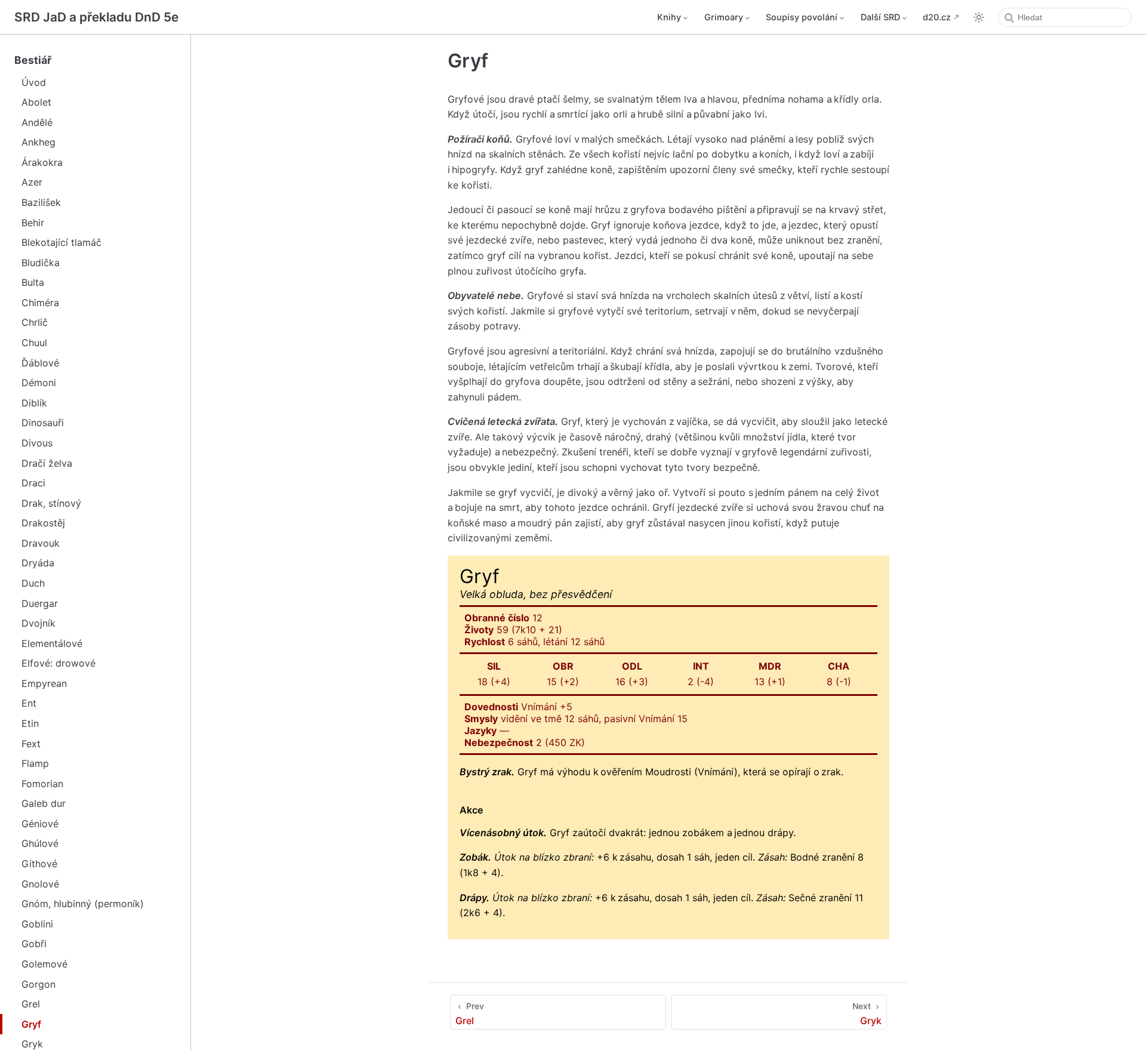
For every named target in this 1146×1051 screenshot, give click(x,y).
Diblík (34, 403)
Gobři (34, 944)
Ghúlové (39, 843)
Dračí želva (46, 463)
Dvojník (38, 623)
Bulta (32, 282)
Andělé (37, 122)
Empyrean (44, 683)
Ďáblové (40, 363)
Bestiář (32, 60)
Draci (33, 483)
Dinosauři (42, 423)
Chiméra (40, 303)
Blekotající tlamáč (61, 242)
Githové (39, 864)
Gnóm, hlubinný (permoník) (82, 904)
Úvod (33, 82)
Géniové (39, 824)
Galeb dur (43, 803)
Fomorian (42, 784)
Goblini (37, 924)
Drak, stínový (51, 503)
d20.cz (937, 17)
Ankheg (38, 142)
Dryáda (37, 563)
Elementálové (51, 643)
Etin (30, 723)
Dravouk (40, 543)
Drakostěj (43, 523)
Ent (28, 703)
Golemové (44, 964)
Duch (33, 583)
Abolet (36, 102)
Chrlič (34, 322)
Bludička (40, 263)
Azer (31, 182)
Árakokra (42, 162)
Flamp (35, 763)
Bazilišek (41, 202)
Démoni (38, 383)
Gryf (31, 1024)
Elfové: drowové (58, 663)
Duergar (39, 603)
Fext (31, 744)
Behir (32, 223)
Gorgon (38, 984)
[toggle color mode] (978, 17)
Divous (37, 443)
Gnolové (40, 884)
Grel (30, 1004)
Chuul (34, 343)
